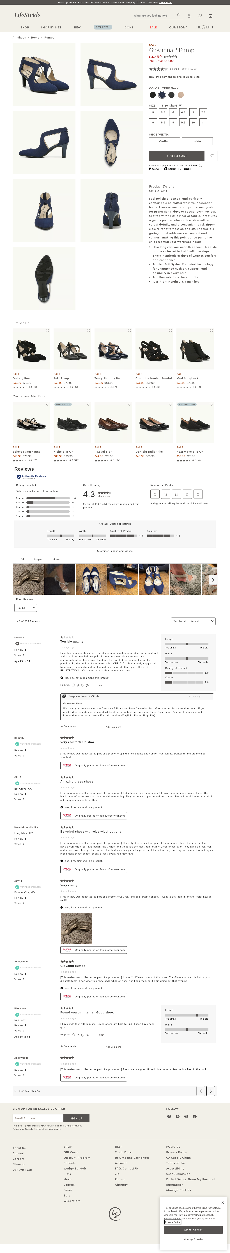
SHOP (25, 27)
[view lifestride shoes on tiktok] (195, 1118)
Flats (67, 1174)
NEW (77, 27)
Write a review (189, 69)
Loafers (69, 1184)
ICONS (128, 27)
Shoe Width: (159, 134)
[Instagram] (186, 1118)
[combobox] (157, 15)
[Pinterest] (178, 1118)
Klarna (120, 1179)
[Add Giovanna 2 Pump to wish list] (212, 156)
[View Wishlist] (200, 16)
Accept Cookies (193, 1229)
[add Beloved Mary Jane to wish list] (47, 404)
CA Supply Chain (178, 1157)
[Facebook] (169, 1118)
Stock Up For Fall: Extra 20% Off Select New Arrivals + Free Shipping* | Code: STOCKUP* (115, 2)
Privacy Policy (176, 1152)
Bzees (68, 1190)
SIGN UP (76, 1118)
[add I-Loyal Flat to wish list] (129, 404)
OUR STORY (178, 27)
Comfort (18, 1153)
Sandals (70, 1163)
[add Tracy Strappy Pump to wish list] (129, 330)
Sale (67, 1195)
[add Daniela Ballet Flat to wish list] (170, 404)
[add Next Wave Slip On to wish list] (211, 404)
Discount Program (77, 1157)
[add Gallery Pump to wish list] (47, 330)
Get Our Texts (23, 1169)
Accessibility (175, 1168)
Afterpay (121, 1184)
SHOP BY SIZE (51, 27)
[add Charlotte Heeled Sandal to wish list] (170, 330)
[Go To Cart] (211, 15)
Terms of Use (175, 1163)
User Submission (178, 1174)
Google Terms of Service (39, 1128)
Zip (117, 1174)
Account (121, 1163)
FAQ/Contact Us (127, 1168)
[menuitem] (25, 27)
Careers (18, 1158)
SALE (153, 27)
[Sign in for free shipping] (189, 16)
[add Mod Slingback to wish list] (211, 330)
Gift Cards (71, 1152)
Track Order (124, 1152)
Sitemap (19, 1164)
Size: (153, 105)
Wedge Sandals (75, 1168)
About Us (19, 1148)
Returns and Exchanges (132, 1157)
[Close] (223, 1203)
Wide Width (72, 1201)
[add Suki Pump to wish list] (88, 330)
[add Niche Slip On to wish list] (88, 404)
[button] (31, 27)
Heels (68, 1179)
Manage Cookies (178, 1190)
